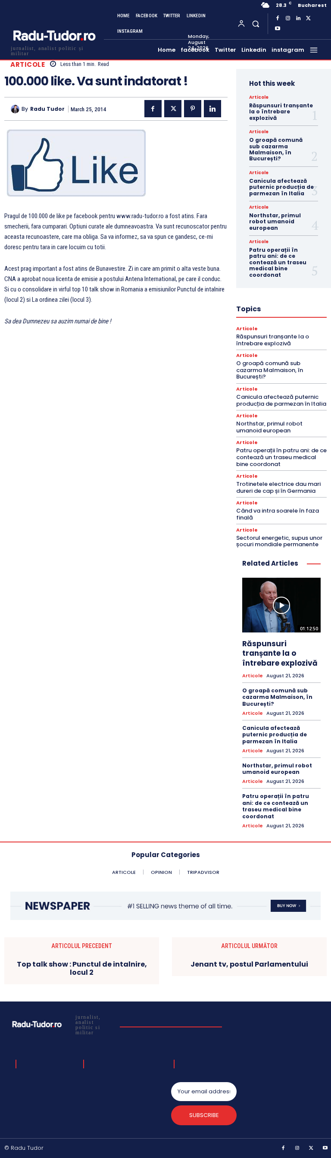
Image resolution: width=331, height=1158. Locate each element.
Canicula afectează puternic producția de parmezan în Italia (281, 187)
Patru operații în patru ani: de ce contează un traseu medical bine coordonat (277, 262)
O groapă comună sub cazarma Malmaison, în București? (276, 149)
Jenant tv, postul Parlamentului (249, 964)
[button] (255, 23)
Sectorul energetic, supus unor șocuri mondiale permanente (279, 541)
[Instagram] (288, 18)
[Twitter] (308, 18)
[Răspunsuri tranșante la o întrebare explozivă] (281, 605)
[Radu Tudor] (16, 109)
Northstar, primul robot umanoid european (275, 222)
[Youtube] (277, 29)
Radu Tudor (47, 109)
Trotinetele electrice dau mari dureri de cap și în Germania (278, 487)
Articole (27, 64)
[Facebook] (277, 18)
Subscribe (204, 1115)
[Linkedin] (298, 18)
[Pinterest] (192, 108)
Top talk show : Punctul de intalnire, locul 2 (82, 968)
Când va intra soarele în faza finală (277, 514)
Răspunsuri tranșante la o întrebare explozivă (281, 112)
